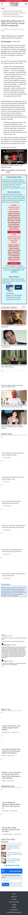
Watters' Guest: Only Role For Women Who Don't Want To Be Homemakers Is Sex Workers (11, 775)
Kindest (10, 291)
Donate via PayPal (18, 287)
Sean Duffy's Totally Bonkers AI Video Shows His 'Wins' (11, 829)
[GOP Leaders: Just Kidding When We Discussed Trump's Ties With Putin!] (14, 540)
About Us (14, 896)
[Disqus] (14, 649)
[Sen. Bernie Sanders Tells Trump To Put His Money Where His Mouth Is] (11, 741)
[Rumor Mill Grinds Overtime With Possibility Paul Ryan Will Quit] (14, 491)
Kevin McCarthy (10, 170)
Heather (4, 755)
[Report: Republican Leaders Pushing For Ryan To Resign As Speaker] (14, 443)
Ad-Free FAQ (15, 270)
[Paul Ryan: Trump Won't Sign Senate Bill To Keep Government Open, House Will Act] (14, 516)
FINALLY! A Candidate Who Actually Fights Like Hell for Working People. (13, 860)
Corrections (14, 910)
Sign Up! (5, 884)
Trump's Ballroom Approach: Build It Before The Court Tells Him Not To (11, 805)
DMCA (14, 907)
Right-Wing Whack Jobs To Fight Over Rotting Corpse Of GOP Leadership (12, 23)
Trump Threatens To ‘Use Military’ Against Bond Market (11, 728)
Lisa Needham (5, 810)
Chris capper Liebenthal (7, 834)
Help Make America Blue (11, 865)
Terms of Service (17, 594)
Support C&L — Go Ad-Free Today (14, 1)
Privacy (14, 904)
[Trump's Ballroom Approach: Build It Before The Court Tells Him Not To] (11, 794)
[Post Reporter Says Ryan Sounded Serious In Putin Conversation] (14, 564)
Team (14, 894)
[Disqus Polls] (14, 615)
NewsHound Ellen (6, 732)
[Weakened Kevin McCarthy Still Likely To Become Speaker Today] (14, 467)
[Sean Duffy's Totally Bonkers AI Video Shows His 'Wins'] (11, 820)
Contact (14, 899)
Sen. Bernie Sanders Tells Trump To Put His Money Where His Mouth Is (11, 751)
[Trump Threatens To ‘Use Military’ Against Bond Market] (11, 718)
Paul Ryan (19, 170)
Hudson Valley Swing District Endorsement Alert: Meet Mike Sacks (14, 854)
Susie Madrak (7, 41)
